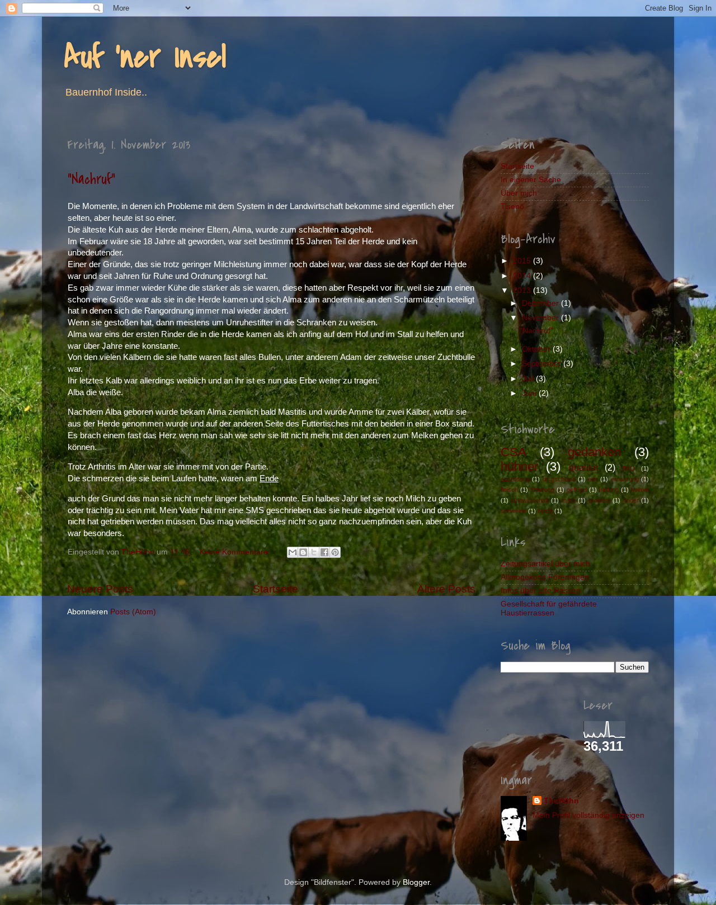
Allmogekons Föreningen (545, 577)
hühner (519, 466)
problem (599, 500)
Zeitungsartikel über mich (545, 564)
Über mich (519, 193)
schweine (513, 511)
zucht (545, 511)
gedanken (594, 452)
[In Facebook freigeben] (324, 552)
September (542, 363)
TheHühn (561, 801)
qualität (583, 467)
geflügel (577, 489)
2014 (523, 276)
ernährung (625, 479)
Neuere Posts (100, 589)
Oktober (537, 349)
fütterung (542, 489)
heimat (640, 489)
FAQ (629, 468)
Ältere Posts (446, 589)
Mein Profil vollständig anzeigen (588, 815)
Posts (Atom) (133, 612)
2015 (523, 261)
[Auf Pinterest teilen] (335, 552)
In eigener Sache (531, 180)
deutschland (559, 479)
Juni (530, 393)
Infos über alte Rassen (541, 590)
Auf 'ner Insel (145, 57)
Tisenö (512, 206)
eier (593, 479)
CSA (513, 452)
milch (569, 500)
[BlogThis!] (303, 552)
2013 (523, 290)
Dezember (541, 303)
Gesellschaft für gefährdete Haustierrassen (549, 608)
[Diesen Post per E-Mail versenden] (292, 552)
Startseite (275, 589)
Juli (529, 379)
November (541, 318)
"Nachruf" (91, 179)
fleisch (509, 489)
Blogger (416, 882)
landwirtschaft (530, 500)
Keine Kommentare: (236, 552)
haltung (609, 489)
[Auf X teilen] (313, 552)
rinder (631, 500)
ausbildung (515, 479)
